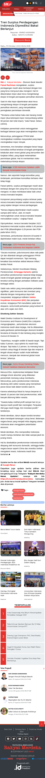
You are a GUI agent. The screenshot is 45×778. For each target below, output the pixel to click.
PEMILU (16, 9)
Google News (9, 465)
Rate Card (8, 729)
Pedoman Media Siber (31, 730)
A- (7, 77)
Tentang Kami (20, 729)
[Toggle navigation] (40, 3)
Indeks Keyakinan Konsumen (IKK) (23, 494)
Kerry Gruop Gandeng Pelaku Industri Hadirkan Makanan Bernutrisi (21, 365)
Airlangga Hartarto (22, 272)
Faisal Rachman (8, 85)
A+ (3, 77)
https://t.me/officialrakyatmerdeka (17, 479)
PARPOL (41, 9)
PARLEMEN (6, 9)
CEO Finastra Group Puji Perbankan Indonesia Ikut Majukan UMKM (21, 246)
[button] (33, 3)
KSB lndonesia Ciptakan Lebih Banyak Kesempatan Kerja (21, 168)
